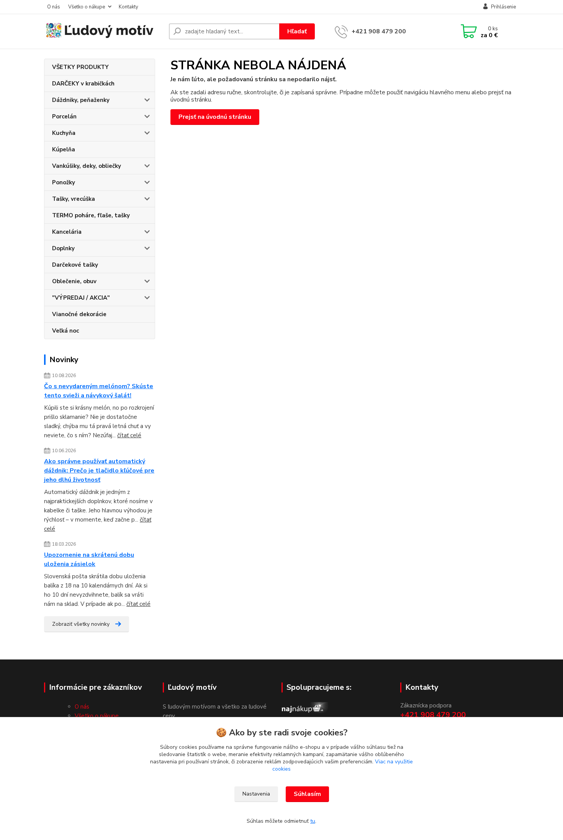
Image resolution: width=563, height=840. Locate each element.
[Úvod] (103, 31)
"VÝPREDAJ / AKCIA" (81, 298)
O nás (53, 6)
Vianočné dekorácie (79, 314)
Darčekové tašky (75, 265)
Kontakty (128, 6)
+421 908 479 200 (379, 31)
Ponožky (63, 182)
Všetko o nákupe (86, 6)
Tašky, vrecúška (73, 199)
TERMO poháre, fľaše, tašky (91, 215)
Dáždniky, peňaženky (81, 100)
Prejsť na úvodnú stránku (214, 117)
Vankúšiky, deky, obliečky (86, 166)
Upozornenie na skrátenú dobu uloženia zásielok (89, 559)
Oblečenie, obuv (74, 281)
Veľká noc (65, 331)
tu (312, 821)
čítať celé (129, 435)
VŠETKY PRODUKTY (80, 67)
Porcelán (64, 116)
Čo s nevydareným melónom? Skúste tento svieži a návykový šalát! (98, 391)
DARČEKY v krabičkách (83, 83)
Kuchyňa (63, 133)
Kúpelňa (63, 149)
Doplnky (63, 248)
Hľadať (297, 31)
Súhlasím (307, 794)
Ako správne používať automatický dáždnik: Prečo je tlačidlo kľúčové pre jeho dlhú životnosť (99, 470)
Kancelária (67, 232)
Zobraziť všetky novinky (81, 624)
